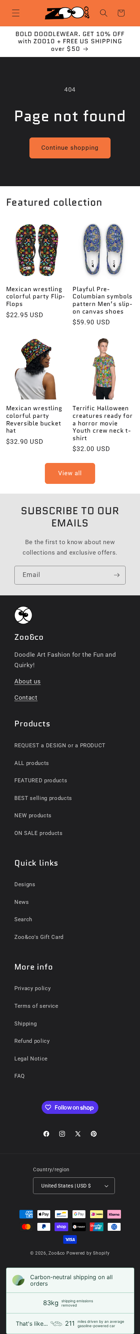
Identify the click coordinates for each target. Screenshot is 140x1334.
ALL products (31, 763)
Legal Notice (31, 1058)
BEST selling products (43, 798)
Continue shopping (70, 147)
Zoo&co (56, 1253)
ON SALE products (38, 833)
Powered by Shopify (88, 1253)
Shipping (25, 1023)
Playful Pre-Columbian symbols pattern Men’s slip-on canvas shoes (102, 300)
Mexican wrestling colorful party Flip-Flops (35, 296)
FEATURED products (40, 780)
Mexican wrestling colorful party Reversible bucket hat (34, 419)
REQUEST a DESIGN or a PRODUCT (60, 745)
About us (27, 681)
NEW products (33, 815)
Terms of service (36, 1006)
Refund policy (32, 1041)
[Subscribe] (116, 575)
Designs (25, 884)
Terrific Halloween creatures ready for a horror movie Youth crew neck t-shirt (103, 423)
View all (70, 473)
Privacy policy (32, 988)
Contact (26, 697)
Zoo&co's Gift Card (39, 937)
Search (23, 919)
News (21, 902)
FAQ (19, 1076)
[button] (15, 13)
